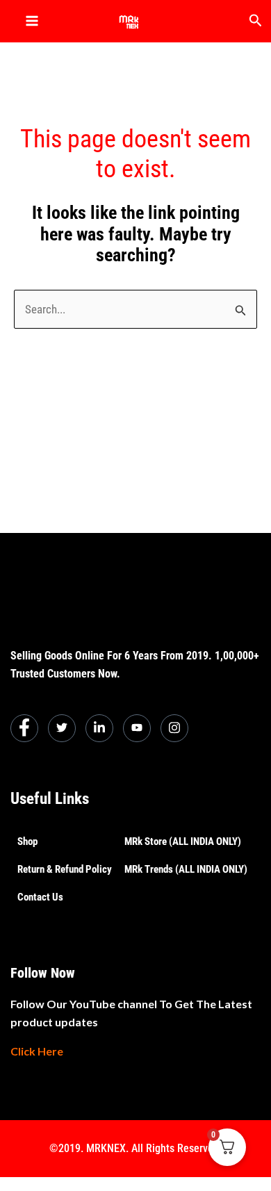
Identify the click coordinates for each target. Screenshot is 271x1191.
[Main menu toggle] (32, 21)
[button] (256, 21)
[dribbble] (137, 728)
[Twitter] (62, 728)
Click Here (36, 1051)
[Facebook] (24, 728)
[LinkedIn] (99, 728)
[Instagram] (174, 728)
